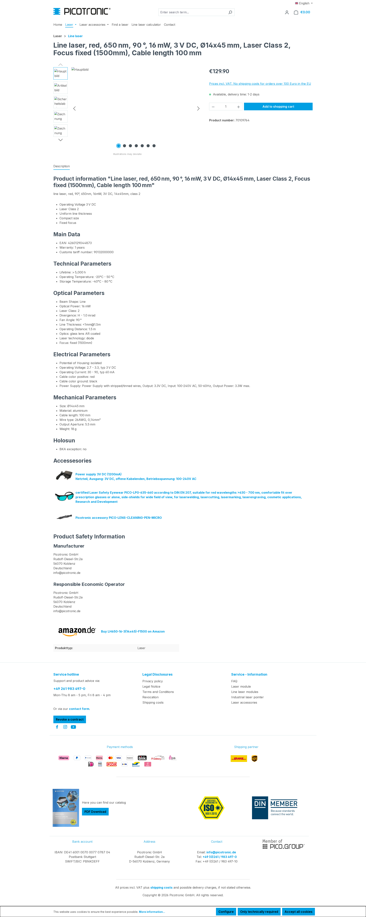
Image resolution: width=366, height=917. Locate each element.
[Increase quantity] (239, 106)
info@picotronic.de (221, 852)
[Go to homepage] (82, 11)
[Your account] (286, 12)
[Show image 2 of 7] (124, 145)
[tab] (61, 166)
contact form (79, 709)
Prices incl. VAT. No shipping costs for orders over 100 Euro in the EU (260, 84)
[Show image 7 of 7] (154, 145)
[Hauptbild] (136, 108)
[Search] (230, 12)
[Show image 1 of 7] (118, 145)
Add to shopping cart (278, 106)
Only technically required (259, 912)
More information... (152, 911)
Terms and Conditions (158, 692)
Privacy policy (152, 681)
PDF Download (95, 812)
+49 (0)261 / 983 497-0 (220, 857)
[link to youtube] (73, 726)
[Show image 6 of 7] (148, 145)
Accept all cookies (298, 912)
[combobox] (192, 12)
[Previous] (74, 108)
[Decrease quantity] (213, 106)
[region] (127, 108)
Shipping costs (153, 702)
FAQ (234, 681)
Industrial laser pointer (247, 697)
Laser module (241, 686)
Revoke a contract (69, 719)
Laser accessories (244, 702)
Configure (226, 912)
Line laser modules (244, 692)
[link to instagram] (65, 726)
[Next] (198, 108)
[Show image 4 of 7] (136, 145)
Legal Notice (151, 686)
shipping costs (161, 887)
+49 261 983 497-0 (69, 689)
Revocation (150, 697)
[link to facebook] (57, 726)
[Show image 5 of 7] (142, 145)
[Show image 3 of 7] (130, 145)
